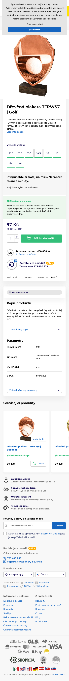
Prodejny (8, 605)
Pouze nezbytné (34, 24)
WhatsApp (43, 586)
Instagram (13, 586)
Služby (7, 613)
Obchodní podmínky (14, 621)
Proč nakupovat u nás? (48, 605)
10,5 (11, 153)
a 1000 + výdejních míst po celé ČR (28, 490)
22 (20, 162)
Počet (11, 239)
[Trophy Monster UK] (22, 669)
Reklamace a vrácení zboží (18, 617)
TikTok (27, 586)
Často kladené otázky (15, 625)
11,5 (20, 153)
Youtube (28, 582)
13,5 (29, 153)
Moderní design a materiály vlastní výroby (32, 499)
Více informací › (15, 131)
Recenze (40, 609)
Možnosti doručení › (26, 254)
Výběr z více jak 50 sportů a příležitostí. (30, 508)
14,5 (39, 153)
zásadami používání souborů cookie (38, 18)
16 (48, 153)
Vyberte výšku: (16, 145)
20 (11, 162)
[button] (34, 329)
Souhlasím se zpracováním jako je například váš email (36, 535)
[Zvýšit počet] (17, 237)
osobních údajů (50, 533)
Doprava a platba (12, 600)
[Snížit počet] (17, 241)
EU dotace (41, 621)
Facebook (44, 582)
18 (57, 153)
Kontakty (8, 609)
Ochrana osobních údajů (17, 629)
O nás (38, 613)
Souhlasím (34, 29)
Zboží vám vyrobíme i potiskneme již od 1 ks (33, 481)
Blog (38, 617)
